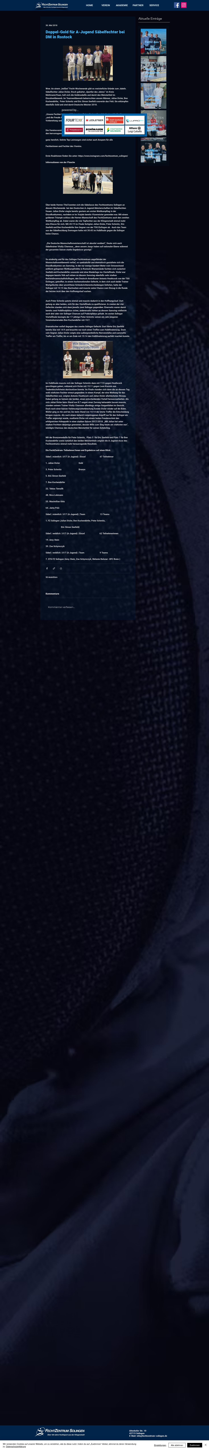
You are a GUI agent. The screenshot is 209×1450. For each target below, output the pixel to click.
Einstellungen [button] (160, 1445)
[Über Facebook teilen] (47, 568)
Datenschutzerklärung (16, 1446)
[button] (154, 5)
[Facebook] (177, 5)
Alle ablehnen (177, 1445)
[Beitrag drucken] (61, 568)
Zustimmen (195, 1445)
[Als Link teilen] (54, 568)
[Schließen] (205, 1445)
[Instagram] (184, 5)
